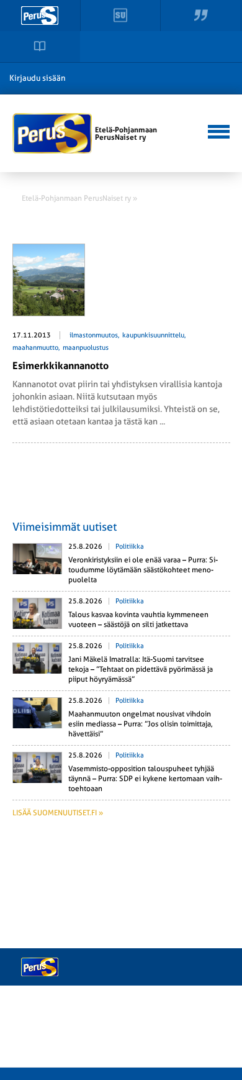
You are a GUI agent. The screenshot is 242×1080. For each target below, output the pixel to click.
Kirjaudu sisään (37, 78)
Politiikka (129, 546)
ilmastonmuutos (93, 335)
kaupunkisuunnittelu (153, 335)
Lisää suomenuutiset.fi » (57, 812)
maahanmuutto (35, 348)
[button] (217, 130)
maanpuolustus (86, 348)
